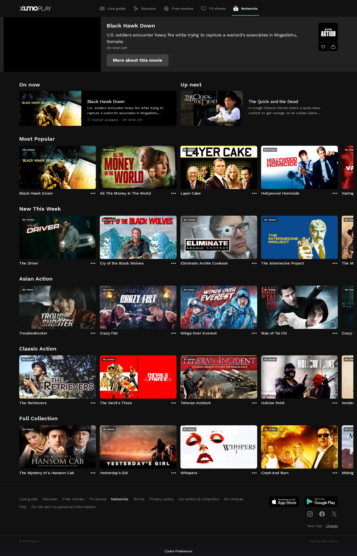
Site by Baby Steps (324, 541)
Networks (249, 8)
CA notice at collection (199, 499)
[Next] (338, 166)
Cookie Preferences (178, 551)
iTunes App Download (284, 502)
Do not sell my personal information (63, 507)
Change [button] (332, 526)
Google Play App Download (321, 502)
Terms (138, 499)
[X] (334, 514)
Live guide (117, 8)
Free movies (182, 8)
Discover (148, 8)
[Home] (35, 8)
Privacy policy (161, 499)
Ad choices (233, 499)
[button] (138, 60)
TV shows (217, 8)
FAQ (22, 507)
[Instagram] (310, 514)
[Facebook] (322, 514)
